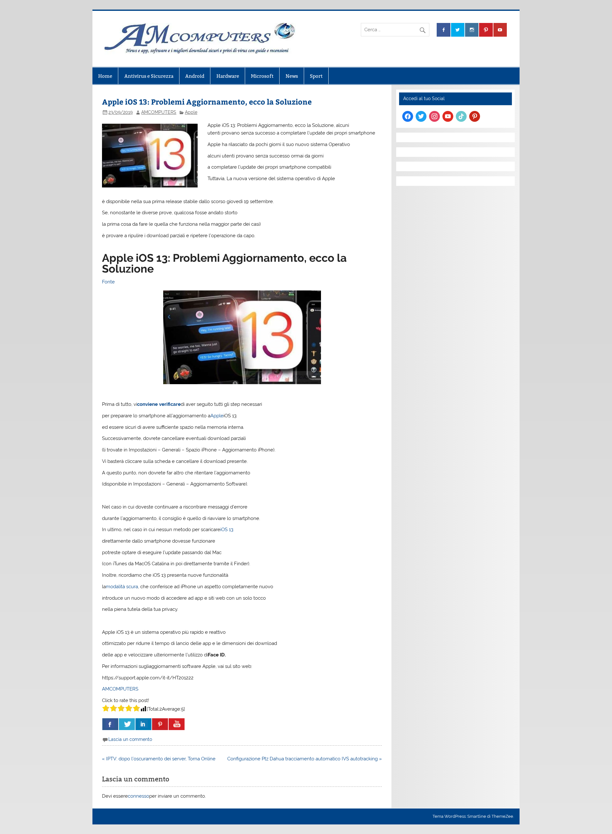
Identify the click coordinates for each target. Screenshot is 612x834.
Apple (191, 112)
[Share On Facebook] (110, 724)
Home (105, 76)
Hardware (227, 76)
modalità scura (122, 586)
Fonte (108, 282)
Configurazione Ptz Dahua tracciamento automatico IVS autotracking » (304, 759)
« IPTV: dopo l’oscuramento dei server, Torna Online (158, 759)
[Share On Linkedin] (143, 724)
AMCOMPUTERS (158, 112)
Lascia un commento (130, 739)
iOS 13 (226, 529)
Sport (316, 76)
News (292, 76)
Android (194, 76)
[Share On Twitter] (127, 724)
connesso (138, 796)
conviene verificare (159, 404)
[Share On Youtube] (177, 724)
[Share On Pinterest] (160, 724)
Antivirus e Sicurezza (148, 76)
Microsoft (262, 76)
